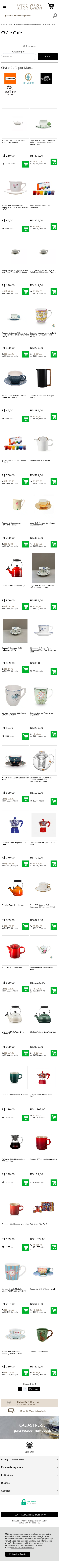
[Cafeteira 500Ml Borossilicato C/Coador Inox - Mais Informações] (15, 1142)
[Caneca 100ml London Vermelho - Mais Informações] (15, 1207)
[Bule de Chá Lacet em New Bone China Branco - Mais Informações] (15, 123)
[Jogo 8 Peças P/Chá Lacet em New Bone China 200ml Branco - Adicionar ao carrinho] (54, 291)
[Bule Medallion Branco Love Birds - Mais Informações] (43, 950)
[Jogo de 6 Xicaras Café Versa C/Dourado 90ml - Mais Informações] (43, 506)
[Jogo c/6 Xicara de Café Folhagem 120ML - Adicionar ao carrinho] (25, 669)
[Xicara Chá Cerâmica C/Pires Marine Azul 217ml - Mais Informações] (15, 378)
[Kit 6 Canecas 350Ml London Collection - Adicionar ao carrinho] (25, 481)
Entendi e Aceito (17, 1554)
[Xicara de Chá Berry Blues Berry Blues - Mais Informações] (15, 760)
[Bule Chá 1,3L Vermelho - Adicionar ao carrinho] (25, 989)
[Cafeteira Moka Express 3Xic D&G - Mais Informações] (15, 825)
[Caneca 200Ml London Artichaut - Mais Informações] (15, 1077)
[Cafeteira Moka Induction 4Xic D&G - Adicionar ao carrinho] (54, 1117)
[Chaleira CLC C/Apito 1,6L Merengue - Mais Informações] (15, 1015)
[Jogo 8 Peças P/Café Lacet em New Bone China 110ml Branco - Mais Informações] (15, 253)
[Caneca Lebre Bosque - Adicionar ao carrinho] (54, 1372)
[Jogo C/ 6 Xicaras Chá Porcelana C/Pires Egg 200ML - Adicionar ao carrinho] (54, 926)
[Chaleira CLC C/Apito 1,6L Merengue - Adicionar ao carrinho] (25, 1053)
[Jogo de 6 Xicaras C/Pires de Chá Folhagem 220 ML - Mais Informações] (43, 568)
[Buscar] (55, 15)
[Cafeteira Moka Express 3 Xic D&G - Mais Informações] (43, 825)
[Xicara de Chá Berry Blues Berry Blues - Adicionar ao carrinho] (25, 799)
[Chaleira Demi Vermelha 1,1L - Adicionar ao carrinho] (25, 606)
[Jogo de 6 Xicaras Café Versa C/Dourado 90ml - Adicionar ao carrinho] (54, 544)
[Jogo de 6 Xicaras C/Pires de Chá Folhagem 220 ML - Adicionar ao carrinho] (54, 606)
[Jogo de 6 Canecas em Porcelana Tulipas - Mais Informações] (15, 506)
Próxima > (34, 1389)
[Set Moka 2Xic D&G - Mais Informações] (43, 1207)
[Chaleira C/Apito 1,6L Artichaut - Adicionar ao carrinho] (54, 1053)
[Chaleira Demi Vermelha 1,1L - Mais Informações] (15, 568)
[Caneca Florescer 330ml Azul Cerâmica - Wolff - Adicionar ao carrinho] (25, 736)
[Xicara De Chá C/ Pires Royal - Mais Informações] (43, 1272)
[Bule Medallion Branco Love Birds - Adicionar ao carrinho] (54, 990)
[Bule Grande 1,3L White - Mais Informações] (43, 443)
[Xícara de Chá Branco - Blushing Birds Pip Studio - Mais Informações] (15, 1334)
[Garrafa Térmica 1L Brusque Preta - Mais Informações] (43, 378)
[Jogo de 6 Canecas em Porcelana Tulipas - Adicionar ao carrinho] (25, 544)
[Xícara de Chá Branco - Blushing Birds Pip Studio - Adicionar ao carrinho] (25, 1372)
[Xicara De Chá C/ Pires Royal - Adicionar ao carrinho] (54, 1310)
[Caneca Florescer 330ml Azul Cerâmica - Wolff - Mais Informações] (15, 696)
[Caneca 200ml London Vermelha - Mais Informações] (43, 1142)
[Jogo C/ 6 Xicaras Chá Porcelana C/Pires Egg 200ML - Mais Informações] (43, 888)
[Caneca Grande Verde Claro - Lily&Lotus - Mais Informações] (43, 696)
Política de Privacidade (22, 1547)
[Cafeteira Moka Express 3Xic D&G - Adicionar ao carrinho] (25, 863)
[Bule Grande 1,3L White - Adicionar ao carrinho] (54, 481)
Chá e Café (50, 24)
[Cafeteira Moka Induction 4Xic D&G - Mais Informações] (43, 1077)
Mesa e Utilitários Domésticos (29, 24)
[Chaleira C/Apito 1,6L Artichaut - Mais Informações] (43, 1015)
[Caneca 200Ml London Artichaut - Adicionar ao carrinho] (25, 1118)
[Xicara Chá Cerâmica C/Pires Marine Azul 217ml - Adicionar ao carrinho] (25, 419)
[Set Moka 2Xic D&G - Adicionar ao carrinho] (54, 1247)
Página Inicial (7, 24)
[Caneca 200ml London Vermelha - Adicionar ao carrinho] (54, 1182)
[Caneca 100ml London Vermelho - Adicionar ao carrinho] (25, 1247)
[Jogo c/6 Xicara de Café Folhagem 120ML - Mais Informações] (15, 631)
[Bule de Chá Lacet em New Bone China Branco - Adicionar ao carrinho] (25, 164)
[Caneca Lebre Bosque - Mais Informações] (43, 1334)
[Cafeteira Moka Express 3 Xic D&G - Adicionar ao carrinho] (54, 863)
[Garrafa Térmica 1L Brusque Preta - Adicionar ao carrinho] (54, 416)
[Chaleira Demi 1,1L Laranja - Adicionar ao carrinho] (25, 926)
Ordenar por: (18, 51)
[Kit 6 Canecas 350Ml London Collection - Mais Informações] (15, 443)
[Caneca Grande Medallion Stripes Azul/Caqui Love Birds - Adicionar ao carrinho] (25, 1310)
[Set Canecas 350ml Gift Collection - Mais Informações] (43, 188)
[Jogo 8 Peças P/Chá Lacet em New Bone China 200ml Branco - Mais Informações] (43, 253)
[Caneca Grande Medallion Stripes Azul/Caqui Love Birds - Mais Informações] (15, 1272)
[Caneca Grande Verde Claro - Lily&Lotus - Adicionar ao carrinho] (54, 734)
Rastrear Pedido (17, 1460)
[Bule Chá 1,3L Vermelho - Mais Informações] (15, 950)
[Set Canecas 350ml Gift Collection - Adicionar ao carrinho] (54, 226)
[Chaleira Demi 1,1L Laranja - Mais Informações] (15, 888)
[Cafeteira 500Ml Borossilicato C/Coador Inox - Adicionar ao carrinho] (25, 1182)
